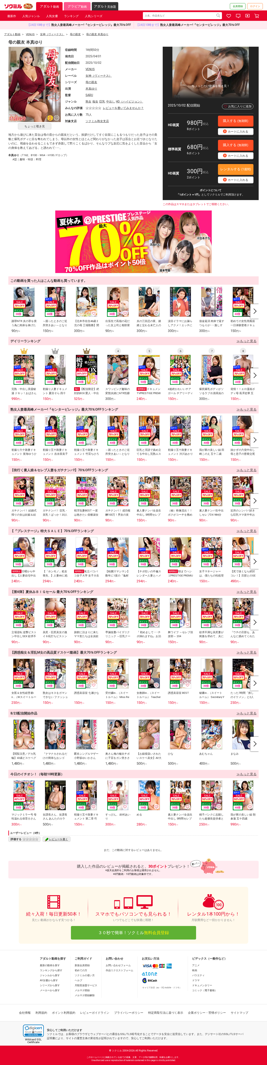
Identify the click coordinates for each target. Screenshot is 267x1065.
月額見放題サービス (86, 985)
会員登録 (238, 6)
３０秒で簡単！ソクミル (133, 932)
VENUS (90, 69)
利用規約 (41, 1012)
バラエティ (198, 975)
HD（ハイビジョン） (129, 101)
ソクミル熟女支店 (97, 121)
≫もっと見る (247, 341)
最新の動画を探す (50, 965)
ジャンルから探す (50, 975)
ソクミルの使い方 (85, 975)
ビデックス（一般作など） (209, 958)
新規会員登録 (82, 965)
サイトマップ (239, 1012)
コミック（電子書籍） (204, 990)
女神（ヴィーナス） (99, 75)
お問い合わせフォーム (118, 965)
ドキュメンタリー (202, 985)
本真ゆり (91, 88)
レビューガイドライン (94, 1012)
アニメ (196, 965)
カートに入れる (236, 131)
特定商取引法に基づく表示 (165, 1012)
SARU (89, 95)
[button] (33, 1031)
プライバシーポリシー (128, 1012)
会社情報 (25, 1012)
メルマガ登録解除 (85, 995)
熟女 (88, 101)
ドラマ (196, 980)
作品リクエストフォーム (119, 970)
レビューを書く (58, 839)
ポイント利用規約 (63, 1012)
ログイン (255, 6)
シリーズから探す (50, 985)
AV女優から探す (49, 980)
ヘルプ (78, 980)
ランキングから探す (51, 970)
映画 (194, 970)
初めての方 (81, 970)
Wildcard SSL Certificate (33, 1041)
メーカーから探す (50, 990)
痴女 (95, 101)
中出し (110, 101)
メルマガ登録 (82, 990)
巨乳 (102, 101)
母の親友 (91, 82)
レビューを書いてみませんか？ (123, 108)
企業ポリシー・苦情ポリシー (207, 1012)
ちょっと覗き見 (34, 126)
